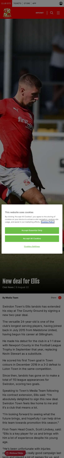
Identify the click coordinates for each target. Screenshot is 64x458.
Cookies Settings (32, 246)
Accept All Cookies (32, 238)
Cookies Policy (47, 222)
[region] (32, 229)
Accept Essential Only (32, 230)
